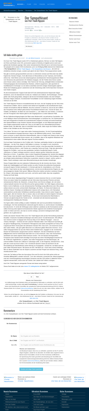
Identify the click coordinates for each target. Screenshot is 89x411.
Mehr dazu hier (37, 43)
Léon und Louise (38, 404)
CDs (35, 4)
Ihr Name (14, 336)
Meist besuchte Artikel (75, 28)
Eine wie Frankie (10, 404)
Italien (42, 4)
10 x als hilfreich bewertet (33, 58)
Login (68, 4)
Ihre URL (14, 345)
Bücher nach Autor (74, 39)
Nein (37, 277)
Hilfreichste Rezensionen (40, 391)
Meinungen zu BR (67, 399)
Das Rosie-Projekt (39, 409)
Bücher (20, 4)
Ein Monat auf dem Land (40, 407)
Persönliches (65, 396)
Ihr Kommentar (12, 323)
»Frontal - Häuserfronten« (26, 381)
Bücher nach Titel (74, 42)
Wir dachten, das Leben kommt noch (16, 407)
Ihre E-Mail (13, 340)
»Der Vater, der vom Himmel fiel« (61, 381)
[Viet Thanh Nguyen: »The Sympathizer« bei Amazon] (34, 69)
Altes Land (36, 399)
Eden (7, 409)
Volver (7, 394)
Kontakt (64, 402)
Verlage (64, 394)
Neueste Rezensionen (10, 391)
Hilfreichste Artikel (74, 32)
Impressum (65, 404)
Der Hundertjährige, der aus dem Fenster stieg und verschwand (42, 402)
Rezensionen (72, 18)
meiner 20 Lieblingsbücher (32, 266)
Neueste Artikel (74, 21)
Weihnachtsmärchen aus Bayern (15, 402)
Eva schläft (36, 394)
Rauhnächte (9, 396)
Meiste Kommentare (75, 35)
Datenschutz (65, 407)
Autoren (50, 4)
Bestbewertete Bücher (76, 25)
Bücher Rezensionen (66, 391)
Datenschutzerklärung (27, 288)
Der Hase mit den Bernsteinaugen (43, 396)
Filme (29, 4)
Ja (31, 277)
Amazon (47, 303)
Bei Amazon (29, 46)
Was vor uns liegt (10, 399)
